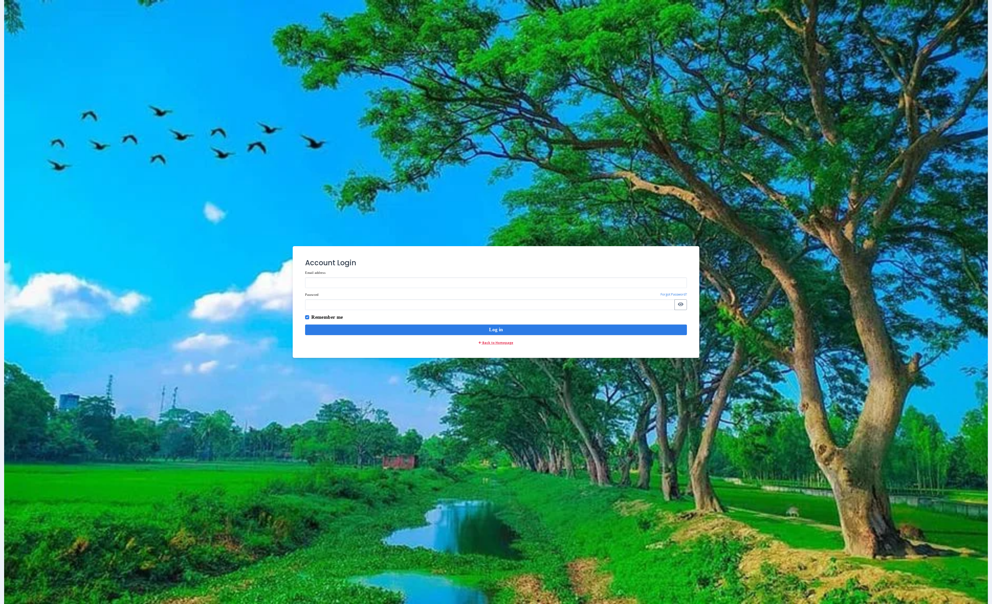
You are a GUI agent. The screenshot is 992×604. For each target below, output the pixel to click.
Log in (496, 329)
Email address (315, 273)
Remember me (327, 317)
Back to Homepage (497, 343)
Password (312, 295)
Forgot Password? (674, 294)
